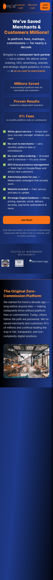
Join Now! (45, 6)
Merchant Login (32, 6)
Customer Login (20, 6)
